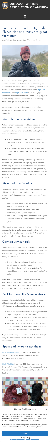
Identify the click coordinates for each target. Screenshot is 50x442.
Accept (25, 433)
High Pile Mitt (8, 364)
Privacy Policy (25, 438)
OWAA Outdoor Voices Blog (15, 40)
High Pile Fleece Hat (10, 352)
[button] (46, 409)
